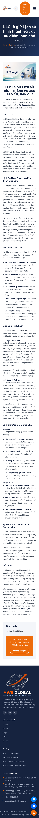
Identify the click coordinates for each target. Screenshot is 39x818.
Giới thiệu (6, 728)
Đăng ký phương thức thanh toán (14, 765)
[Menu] (34, 8)
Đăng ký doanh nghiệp (11, 753)
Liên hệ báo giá (25, 8)
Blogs (13, 45)
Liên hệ (5, 741)
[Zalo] (10, 713)
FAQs (4, 737)
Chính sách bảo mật (17, 815)
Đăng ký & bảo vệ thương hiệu (13, 761)
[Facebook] (5, 713)
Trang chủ (6, 45)
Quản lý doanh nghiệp (10, 757)
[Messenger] (34, 799)
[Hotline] (15, 713)
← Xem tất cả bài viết (15, 631)
